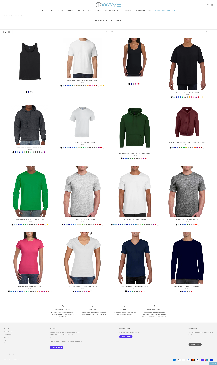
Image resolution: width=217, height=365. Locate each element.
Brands (44, 10)
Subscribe (195, 344)
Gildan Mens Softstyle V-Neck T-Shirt (135, 286)
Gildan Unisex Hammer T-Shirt (187, 219)
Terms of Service (8, 331)
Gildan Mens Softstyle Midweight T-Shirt (82, 80)
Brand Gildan (18, 15)
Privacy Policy (7, 334)
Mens (53, 10)
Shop (10, 15)
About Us (6, 337)
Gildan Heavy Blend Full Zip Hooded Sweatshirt (187, 142)
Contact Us (7, 343)
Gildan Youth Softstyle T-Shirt (187, 92)
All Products (140, 10)
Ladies (60, 10)
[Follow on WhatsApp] (14, 354)
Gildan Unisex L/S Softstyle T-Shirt (187, 286)
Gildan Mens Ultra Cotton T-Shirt (82, 219)
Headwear (70, 10)
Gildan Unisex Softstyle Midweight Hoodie (135, 153)
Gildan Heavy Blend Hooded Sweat (30, 147)
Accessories (126, 10)
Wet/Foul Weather (111, 10)
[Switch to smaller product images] (6, 32)
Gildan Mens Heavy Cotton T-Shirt (82, 142)
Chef (89, 10)
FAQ (5, 340)
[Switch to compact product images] (9, 32)
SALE (150, 10)
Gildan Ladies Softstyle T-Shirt (30, 286)
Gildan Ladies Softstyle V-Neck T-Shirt (82, 286)
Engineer (98, 10)
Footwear (80, 10)
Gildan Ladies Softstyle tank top (29, 87)
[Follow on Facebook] (5, 354)
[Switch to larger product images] (3, 32)
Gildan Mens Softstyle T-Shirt (134, 219)
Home (5, 15)
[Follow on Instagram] (9, 354)
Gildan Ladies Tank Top (134, 79)
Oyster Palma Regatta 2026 (165, 10)
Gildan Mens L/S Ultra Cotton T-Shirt (30, 219)
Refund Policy (7, 329)
